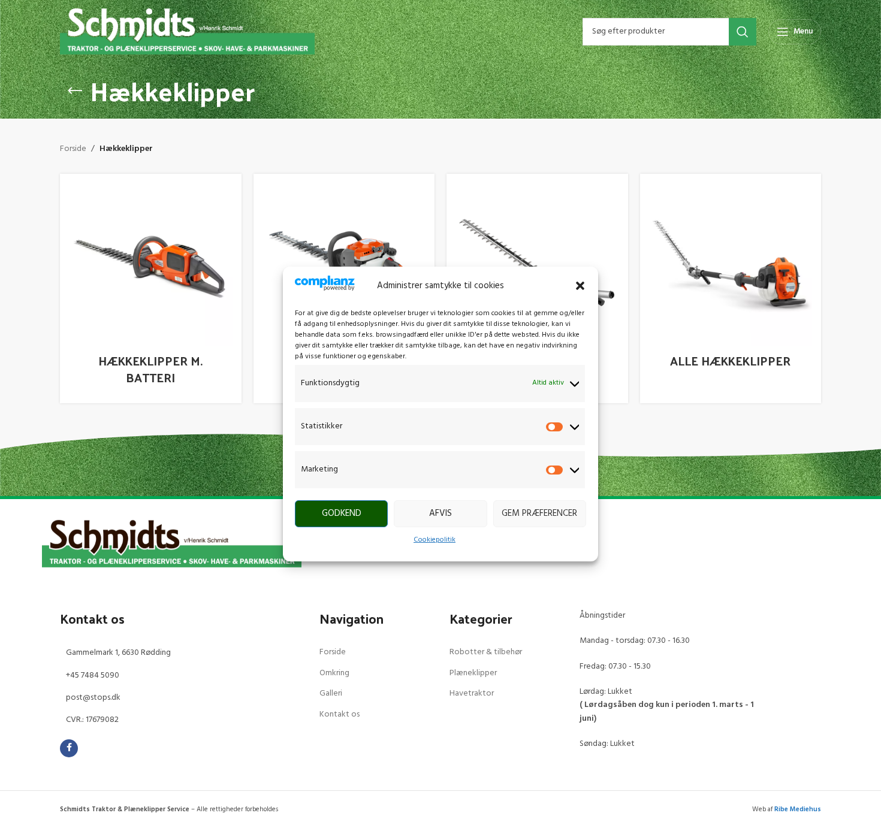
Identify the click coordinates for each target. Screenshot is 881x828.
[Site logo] (187, 31)
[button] (580, 286)
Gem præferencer (539, 513)
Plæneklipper (473, 673)
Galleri (330, 693)
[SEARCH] (742, 32)
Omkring (334, 673)
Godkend (341, 513)
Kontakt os (339, 714)
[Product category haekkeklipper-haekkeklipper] (151, 288)
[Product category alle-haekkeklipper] (731, 288)
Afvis (440, 513)
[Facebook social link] (69, 748)
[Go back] (75, 91)
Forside (73, 149)
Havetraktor (471, 693)
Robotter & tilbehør (485, 652)
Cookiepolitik (434, 540)
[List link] (180, 653)
